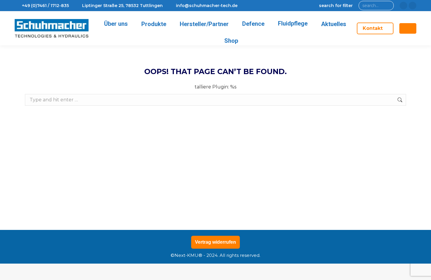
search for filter (336, 5)
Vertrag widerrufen (215, 242)
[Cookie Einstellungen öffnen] (13, 272)
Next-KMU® (188, 255)
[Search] (388, 5)
